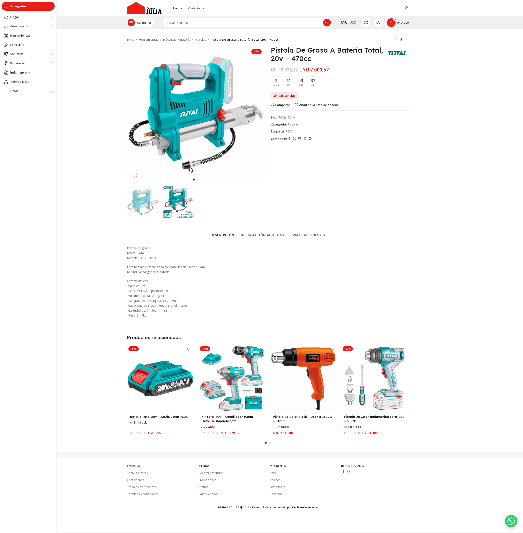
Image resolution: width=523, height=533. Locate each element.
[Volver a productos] (401, 39)
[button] (511, 521)
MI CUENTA (278, 466)
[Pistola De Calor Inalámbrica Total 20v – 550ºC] (375, 378)
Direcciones (277, 487)
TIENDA (203, 466)
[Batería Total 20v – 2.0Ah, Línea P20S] (160, 378)
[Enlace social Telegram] (310, 138)
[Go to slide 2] (198, 179)
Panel (273, 473)
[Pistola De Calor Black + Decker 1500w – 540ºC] (303, 378)
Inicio (130, 39)
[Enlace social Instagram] (349, 471)
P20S (289, 131)
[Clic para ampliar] (135, 175)
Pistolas (200, 39)
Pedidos (275, 480)
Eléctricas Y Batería (176, 39)
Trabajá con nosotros (141, 487)
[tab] (222, 233)
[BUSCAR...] (327, 22)
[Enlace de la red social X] (294, 138)
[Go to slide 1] (194, 179)
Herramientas (148, 39)
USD (353, 22)
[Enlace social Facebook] (289, 138)
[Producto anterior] (396, 39)
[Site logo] (144, 8)
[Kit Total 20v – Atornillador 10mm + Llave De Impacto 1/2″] (232, 378)
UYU (344, 22)
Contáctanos (135, 480)
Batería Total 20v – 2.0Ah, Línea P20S (159, 417)
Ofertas (203, 487)
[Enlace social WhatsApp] (304, 138)
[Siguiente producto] (406, 39)
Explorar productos (211, 473)
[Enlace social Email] (299, 138)
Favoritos (276, 494)
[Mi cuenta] (406, 8)
